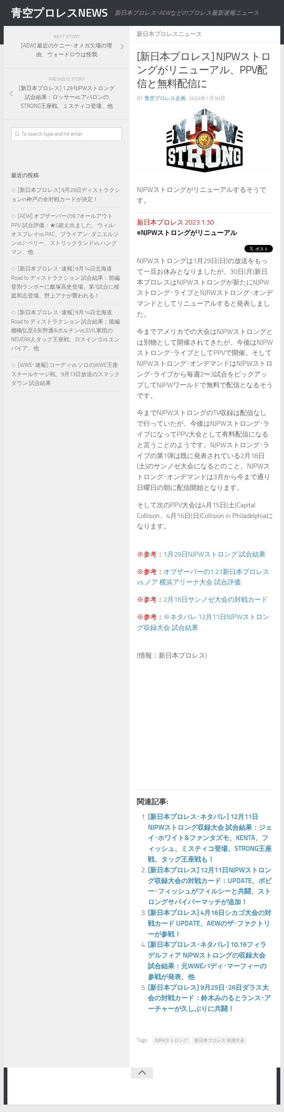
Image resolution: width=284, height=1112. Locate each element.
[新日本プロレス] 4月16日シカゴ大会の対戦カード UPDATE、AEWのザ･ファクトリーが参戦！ (209, 923)
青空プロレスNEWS (59, 13)
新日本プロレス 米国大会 (219, 1040)
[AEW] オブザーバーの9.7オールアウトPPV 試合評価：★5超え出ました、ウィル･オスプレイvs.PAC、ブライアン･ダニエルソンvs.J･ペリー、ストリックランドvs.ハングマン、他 (65, 234)
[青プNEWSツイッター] (249, 1087)
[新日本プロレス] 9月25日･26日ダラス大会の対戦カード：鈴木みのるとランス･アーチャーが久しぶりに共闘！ (209, 998)
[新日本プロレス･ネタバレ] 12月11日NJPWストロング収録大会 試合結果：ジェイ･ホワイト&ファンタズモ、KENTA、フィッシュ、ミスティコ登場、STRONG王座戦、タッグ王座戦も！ (210, 838)
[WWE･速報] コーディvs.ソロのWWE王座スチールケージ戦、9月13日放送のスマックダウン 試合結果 (65, 374)
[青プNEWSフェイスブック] (264, 1087)
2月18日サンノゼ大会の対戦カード (215, 599)
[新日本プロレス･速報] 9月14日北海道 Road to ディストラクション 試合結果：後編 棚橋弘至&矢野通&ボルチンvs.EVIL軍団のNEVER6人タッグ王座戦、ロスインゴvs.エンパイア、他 (65, 330)
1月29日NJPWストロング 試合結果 (214, 554)
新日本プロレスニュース (169, 33)
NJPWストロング (171, 1040)
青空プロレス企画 (165, 98)
